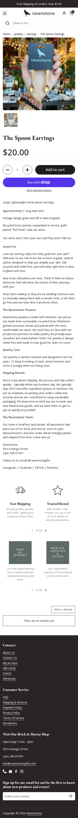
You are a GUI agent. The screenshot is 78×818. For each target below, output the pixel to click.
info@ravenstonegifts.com (19, 763)
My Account (10, 663)
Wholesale (9, 678)
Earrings (32, 34)
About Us (9, 652)
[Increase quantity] (27, 170)
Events (7, 673)
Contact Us (10, 657)
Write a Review (63, 609)
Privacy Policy (11, 712)
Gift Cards (9, 668)
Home (6, 34)
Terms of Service (13, 718)
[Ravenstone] (39, 13)
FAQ (5, 697)
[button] (71, 13)
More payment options (39, 190)
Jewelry (18, 34)
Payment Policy (12, 707)
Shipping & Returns (15, 702)
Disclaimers (10, 723)
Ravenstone (34, 813)
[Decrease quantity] (7, 170)
